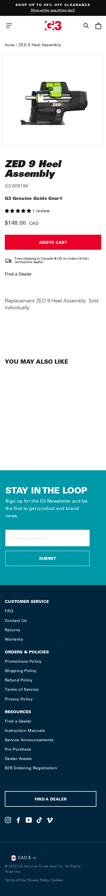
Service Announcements (29, 740)
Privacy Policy (19, 699)
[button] (18, 210)
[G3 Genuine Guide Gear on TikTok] (39, 820)
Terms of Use (15, 880)
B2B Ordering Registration (31, 768)
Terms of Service (21, 689)
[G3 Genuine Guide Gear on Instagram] (8, 820)
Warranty (14, 639)
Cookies (57, 880)
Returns (12, 630)
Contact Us (16, 620)
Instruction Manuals (25, 730)
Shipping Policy (21, 670)
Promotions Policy (23, 661)
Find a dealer (50, 800)
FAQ (9, 611)
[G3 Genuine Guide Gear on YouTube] (29, 820)
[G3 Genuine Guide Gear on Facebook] (18, 820)
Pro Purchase (18, 749)
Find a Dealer (18, 274)
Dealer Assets (18, 758)
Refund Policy (19, 680)
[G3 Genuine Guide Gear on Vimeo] (50, 820)
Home (10, 45)
